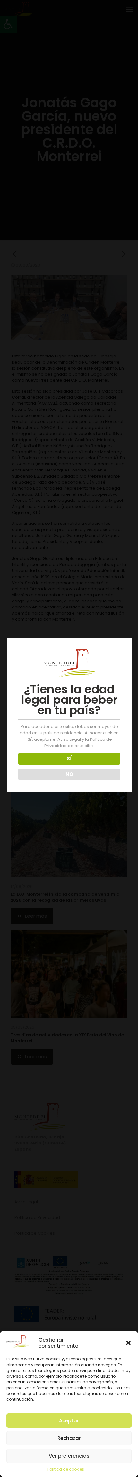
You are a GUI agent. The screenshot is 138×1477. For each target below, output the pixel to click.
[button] (128, 1343)
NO (69, 774)
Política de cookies (65, 1469)
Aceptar (69, 1420)
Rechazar (69, 1438)
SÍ (69, 758)
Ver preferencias (69, 1455)
